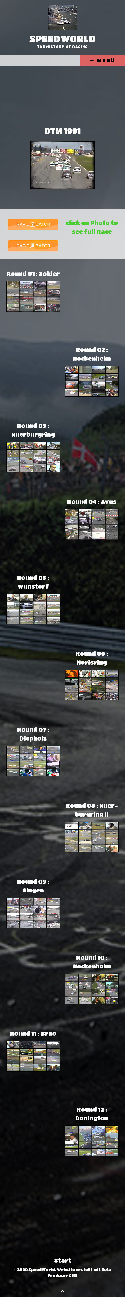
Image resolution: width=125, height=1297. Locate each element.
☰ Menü (103, 60)
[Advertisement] (62, 100)
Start (62, 1260)
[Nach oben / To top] (62, 1291)
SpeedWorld (62, 38)
